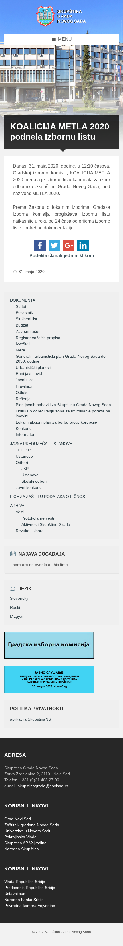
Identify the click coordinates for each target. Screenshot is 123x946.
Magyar (17, 616)
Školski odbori (34, 481)
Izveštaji (23, 343)
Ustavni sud (14, 893)
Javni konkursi (28, 487)
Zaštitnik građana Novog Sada (31, 825)
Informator (25, 434)
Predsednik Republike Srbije (29, 887)
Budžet (22, 325)
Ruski (15, 607)
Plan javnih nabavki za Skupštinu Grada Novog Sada (63, 404)
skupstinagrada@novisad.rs (43, 786)
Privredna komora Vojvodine (29, 905)
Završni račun (28, 331)
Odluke (22, 392)
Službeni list (26, 318)
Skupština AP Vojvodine (25, 843)
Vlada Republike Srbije (24, 881)
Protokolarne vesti (37, 518)
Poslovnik (24, 312)
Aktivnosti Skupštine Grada (45, 524)
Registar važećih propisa (38, 337)
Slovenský (19, 598)
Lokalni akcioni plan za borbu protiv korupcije (56, 422)
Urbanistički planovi (33, 367)
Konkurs (23, 428)
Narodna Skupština (21, 849)
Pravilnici (24, 386)
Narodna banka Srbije (24, 899)
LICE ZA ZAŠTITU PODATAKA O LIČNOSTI (49, 496)
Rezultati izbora (30, 530)
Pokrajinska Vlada (20, 837)
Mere (20, 350)
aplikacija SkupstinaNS (30, 719)
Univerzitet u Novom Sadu (27, 831)
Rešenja (23, 398)
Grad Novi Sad (17, 819)
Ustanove (24, 456)
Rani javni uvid (29, 373)
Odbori (22, 462)
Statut (21, 306)
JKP (25, 468)
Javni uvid (25, 379)
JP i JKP (23, 450)
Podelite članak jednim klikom (61, 255)
